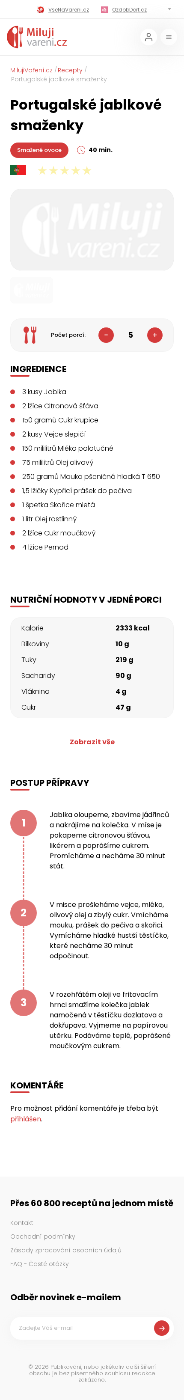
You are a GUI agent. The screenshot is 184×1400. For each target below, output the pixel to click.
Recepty (70, 70)
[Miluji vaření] (37, 37)
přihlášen (25, 1119)
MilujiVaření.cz (31, 70)
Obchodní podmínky (42, 1236)
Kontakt (21, 1223)
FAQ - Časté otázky (39, 1264)
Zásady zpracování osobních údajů (66, 1250)
